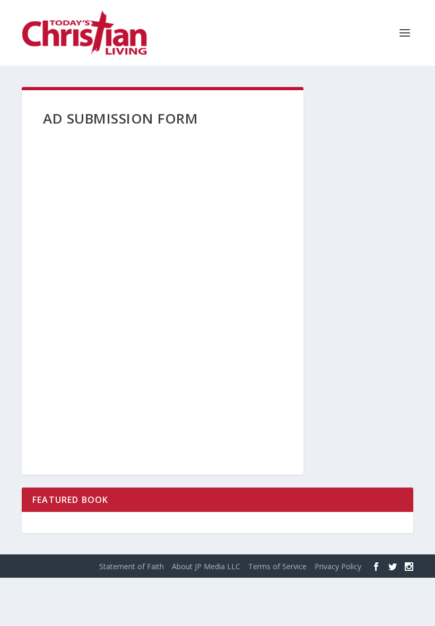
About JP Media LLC (206, 566)
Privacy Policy (338, 566)
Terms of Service (277, 566)
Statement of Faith (131, 566)
